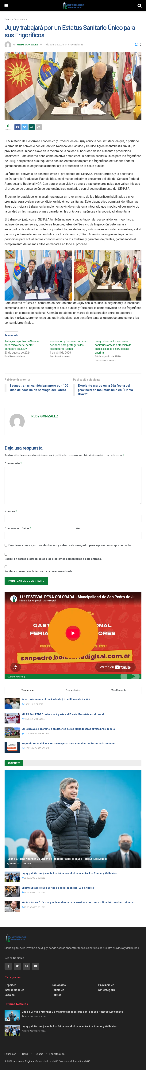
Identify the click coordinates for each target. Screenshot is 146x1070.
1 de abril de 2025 (54, 44)
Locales (10, 994)
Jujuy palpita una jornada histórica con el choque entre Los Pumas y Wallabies (69, 873)
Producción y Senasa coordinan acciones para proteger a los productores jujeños (68, 345)
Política (56, 994)
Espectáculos (56, 1054)
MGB (87, 1061)
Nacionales (59, 985)
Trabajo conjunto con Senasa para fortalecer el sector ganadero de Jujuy (22, 345)
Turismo (39, 1054)
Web (78, 528)
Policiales (58, 989)
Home (8, 19)
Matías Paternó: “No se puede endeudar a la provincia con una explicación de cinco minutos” (78, 902)
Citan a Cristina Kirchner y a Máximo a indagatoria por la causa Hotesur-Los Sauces (57, 858)
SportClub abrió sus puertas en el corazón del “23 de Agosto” (58, 887)
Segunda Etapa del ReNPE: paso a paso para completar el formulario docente (68, 743)
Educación (10, 1054)
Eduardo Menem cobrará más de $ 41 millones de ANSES (56, 699)
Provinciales (20, 19)
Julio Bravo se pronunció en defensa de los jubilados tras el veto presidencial (69, 728)
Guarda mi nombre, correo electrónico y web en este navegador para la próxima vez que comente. (70, 545)
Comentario (13, 463)
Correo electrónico (18, 528)
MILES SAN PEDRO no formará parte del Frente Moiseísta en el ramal (64, 714)
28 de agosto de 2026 (20, 864)
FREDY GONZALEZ (27, 44)
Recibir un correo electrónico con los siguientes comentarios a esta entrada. (53, 558)
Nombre (11, 511)
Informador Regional (23, 1061)
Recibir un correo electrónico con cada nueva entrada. (39, 571)
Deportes (10, 985)
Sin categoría (107, 989)
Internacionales (14, 989)
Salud (25, 1054)
